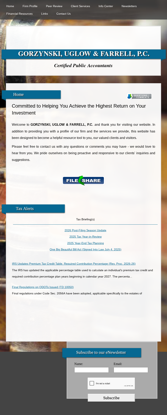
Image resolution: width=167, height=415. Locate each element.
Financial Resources (19, 13)
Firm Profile (30, 6)
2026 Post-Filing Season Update (85, 230)
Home (10, 6)
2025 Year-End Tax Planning (85, 243)
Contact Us (63, 13)
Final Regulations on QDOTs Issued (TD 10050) (43, 284)
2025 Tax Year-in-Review (85, 236)
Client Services (80, 6)
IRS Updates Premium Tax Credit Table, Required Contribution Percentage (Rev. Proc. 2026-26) (74, 261)
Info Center (106, 6)
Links (44, 13)
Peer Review (54, 6)
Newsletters (129, 6)
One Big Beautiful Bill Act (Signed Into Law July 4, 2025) (85, 249)
